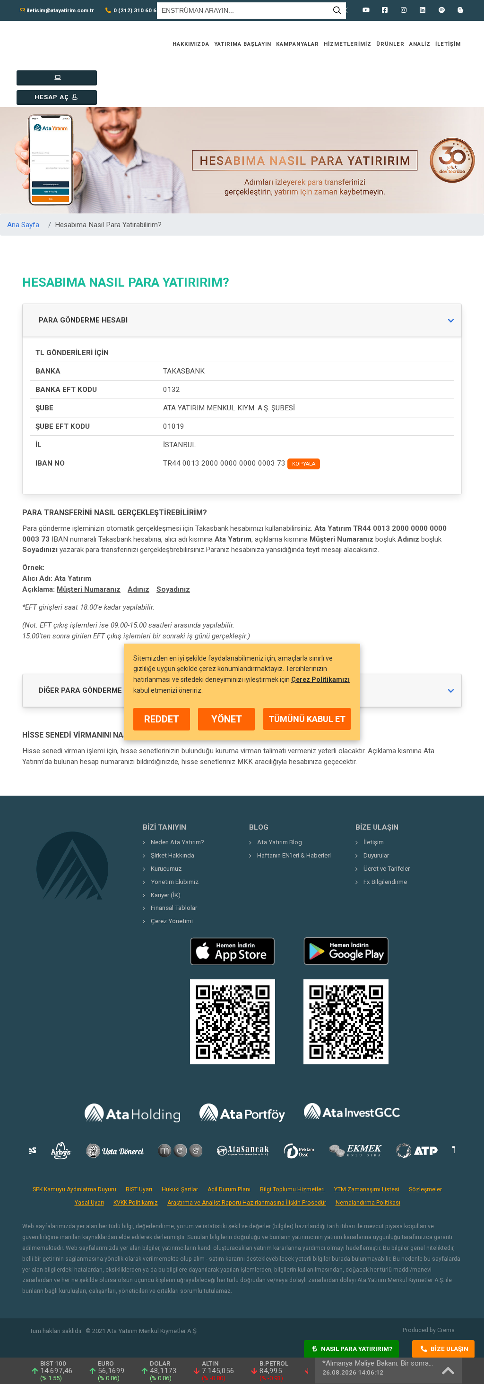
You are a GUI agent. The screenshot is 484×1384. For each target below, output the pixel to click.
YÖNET (226, 719)
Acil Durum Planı (229, 1189)
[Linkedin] (422, 10)
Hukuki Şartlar (180, 1189)
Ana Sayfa (23, 225)
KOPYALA (303, 464)
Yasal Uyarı (89, 1202)
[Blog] (460, 10)
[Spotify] (441, 10)
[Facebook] (384, 10)
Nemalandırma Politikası (368, 1202)
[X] (346, 10)
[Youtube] (365, 10)
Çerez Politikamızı (320, 679)
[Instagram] (403, 10)
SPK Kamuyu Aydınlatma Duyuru (74, 1189)
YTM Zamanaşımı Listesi (366, 1189)
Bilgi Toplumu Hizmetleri (292, 1189)
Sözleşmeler (425, 1189)
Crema (446, 1330)
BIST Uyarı (139, 1189)
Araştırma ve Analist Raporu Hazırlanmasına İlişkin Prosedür (246, 1202)
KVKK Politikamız (135, 1202)
